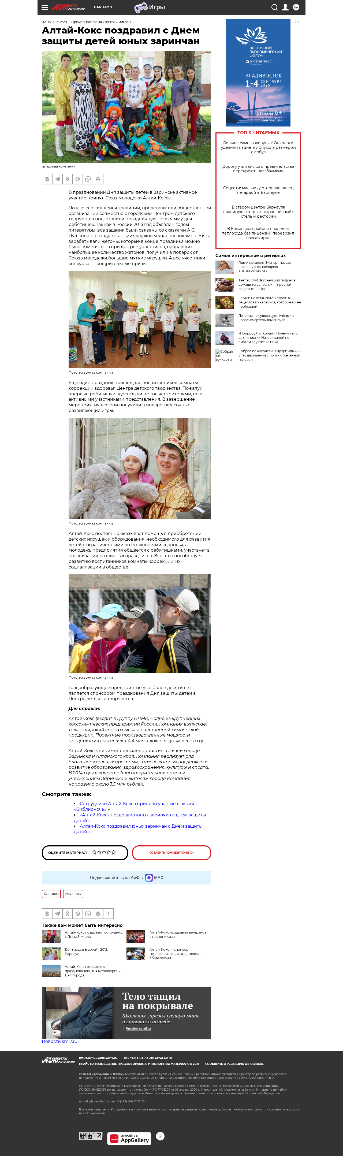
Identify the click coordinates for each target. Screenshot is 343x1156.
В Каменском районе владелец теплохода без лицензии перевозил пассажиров (258, 233)
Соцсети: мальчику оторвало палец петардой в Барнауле (258, 190)
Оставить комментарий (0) (172, 852)
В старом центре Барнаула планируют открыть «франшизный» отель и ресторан (258, 212)
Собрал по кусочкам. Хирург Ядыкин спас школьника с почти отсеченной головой (269, 355)
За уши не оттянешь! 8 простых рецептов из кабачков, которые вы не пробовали (269, 302)
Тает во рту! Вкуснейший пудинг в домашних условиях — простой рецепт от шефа (267, 284)
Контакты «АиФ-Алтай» (98, 1058)
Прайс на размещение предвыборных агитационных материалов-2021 (139, 1064)
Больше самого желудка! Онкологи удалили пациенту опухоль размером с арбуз (258, 147)
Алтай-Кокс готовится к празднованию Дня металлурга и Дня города (93, 971)
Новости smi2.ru (59, 1041)
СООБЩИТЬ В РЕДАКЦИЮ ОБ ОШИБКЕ (234, 1064)
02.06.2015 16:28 (54, 22)
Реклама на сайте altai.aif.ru (148, 1058)
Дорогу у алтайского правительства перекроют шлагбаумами (258, 168)
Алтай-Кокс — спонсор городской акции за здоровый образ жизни (175, 953)
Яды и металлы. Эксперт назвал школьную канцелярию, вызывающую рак (264, 267)
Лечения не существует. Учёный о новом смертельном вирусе (266, 318)
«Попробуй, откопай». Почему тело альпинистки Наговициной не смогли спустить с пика (268, 337)
